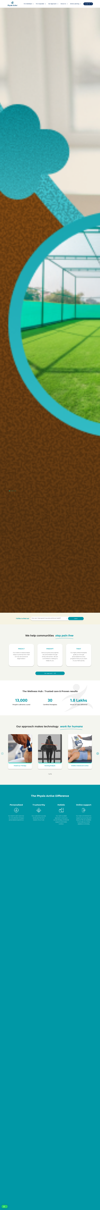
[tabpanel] (50, 310)
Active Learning (74, 3)
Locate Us (87, 3)
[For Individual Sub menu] (33, 3)
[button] (5, 1206)
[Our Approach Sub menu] (57, 3)
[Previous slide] (2, 753)
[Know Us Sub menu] (67, 3)
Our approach (48, 673)
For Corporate (40, 3)
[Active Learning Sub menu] (80, 3)
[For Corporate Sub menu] (45, 3)
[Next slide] (97, 753)
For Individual (28, 3)
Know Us (63, 3)
